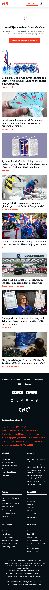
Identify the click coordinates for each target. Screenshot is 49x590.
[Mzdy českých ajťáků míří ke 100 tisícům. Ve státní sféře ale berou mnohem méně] (24, 344)
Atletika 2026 (31, 514)
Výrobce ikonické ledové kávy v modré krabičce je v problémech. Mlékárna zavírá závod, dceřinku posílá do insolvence (24, 164)
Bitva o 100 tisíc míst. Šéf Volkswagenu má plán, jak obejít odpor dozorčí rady (22, 281)
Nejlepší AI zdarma (8, 537)
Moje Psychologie (9, 427)
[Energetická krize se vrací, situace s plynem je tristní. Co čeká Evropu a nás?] (24, 187)
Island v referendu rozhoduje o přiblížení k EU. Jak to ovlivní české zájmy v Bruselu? (24, 243)
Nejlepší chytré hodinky (10, 540)
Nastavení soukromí (16, 579)
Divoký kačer (6, 516)
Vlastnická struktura (31, 579)
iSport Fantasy (14, 430)
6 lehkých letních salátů (35, 484)
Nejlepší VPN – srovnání (10, 543)
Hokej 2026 (31, 504)
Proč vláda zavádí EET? (9, 507)
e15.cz (4, 14)
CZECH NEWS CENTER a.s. (32, 561)
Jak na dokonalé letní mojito (36, 481)
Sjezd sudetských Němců (10, 503)
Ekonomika (32, 525)
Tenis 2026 (30, 507)
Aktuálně (5, 453)
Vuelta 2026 (28, 445)
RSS (19, 384)
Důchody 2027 (32, 537)
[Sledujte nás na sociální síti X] (17, 400)
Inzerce (27, 380)
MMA (29, 498)
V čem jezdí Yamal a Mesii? (10, 466)
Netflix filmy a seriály (9, 547)
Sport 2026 (31, 492)
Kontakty (5, 380)
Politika (5, 492)
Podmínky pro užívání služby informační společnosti (23, 573)
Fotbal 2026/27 (32, 501)
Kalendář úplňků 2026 (9, 472)
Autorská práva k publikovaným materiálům (24, 571)
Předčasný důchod (33, 531)
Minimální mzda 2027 (34, 540)
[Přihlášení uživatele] (41, 3)
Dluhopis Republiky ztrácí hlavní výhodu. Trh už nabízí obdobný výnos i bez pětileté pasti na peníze (24, 321)
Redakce (17, 380)
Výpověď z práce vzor (9, 513)
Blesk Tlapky (22, 427)
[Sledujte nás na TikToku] (37, 400)
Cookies (38, 576)
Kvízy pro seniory (7, 469)
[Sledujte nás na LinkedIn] (12, 400)
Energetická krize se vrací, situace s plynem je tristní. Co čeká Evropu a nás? (23, 205)
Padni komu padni (8, 510)
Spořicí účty (31, 534)
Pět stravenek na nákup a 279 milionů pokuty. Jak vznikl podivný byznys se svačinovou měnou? (22, 123)
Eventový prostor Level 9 (20, 441)
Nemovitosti (14, 434)
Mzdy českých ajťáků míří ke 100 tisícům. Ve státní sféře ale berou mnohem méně (24, 362)
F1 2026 (29, 511)
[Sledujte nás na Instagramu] (27, 400)
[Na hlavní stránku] (5, 3)
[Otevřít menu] (46, 3)
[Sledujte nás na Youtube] (32, 400)
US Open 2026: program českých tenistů (22, 443)
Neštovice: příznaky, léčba (10, 462)
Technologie (7, 525)
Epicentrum (6, 459)
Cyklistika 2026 (32, 517)
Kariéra (28, 384)
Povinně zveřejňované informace (30, 584)
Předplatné (38, 380)
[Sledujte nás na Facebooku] (22, 400)
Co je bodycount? (8, 475)
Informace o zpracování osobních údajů (20, 576)
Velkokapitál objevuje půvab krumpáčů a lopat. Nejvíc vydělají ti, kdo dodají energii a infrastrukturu (24, 80)
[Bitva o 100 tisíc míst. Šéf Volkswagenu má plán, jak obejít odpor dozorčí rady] (24, 264)
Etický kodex (12, 584)
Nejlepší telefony (7, 534)
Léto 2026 (31, 453)
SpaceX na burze (7, 531)
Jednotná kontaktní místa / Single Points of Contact (24, 582)
